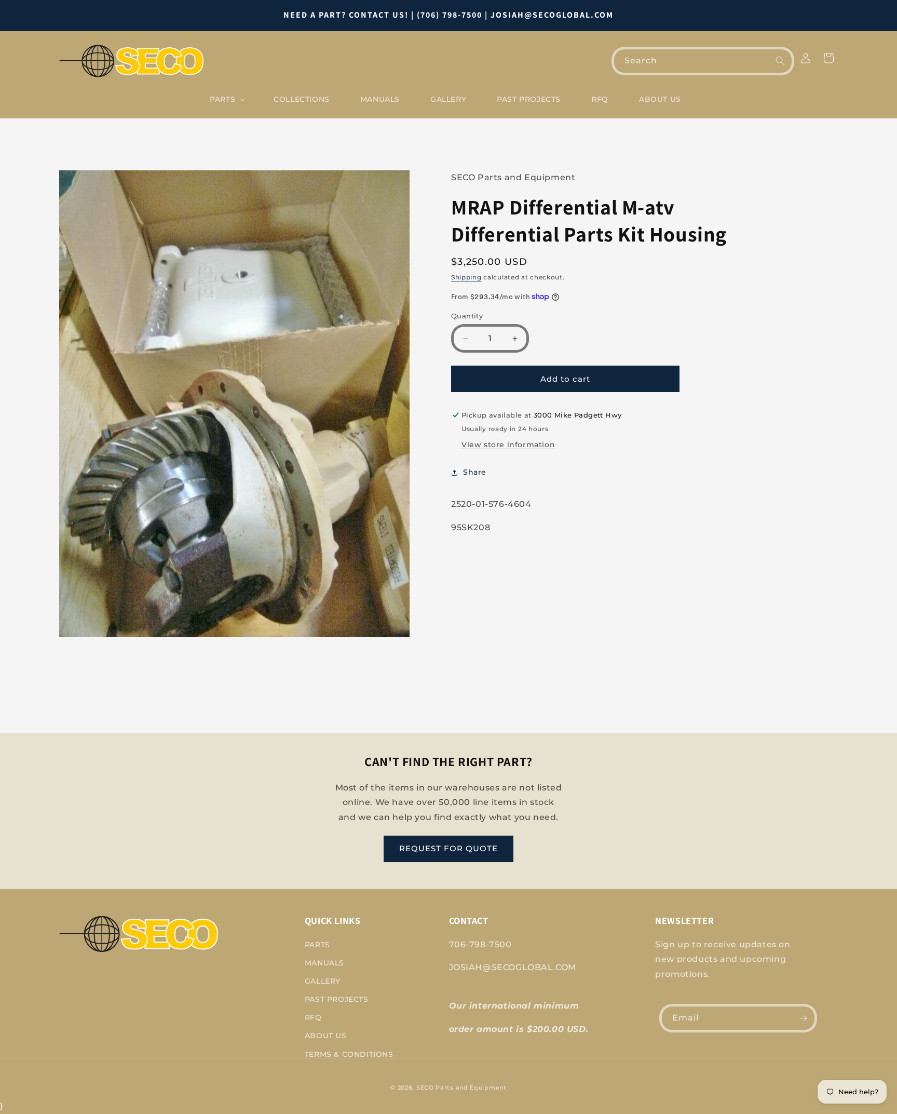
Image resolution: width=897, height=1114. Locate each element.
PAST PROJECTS (337, 999)
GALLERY (323, 981)
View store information (508, 444)
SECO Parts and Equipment (461, 1087)
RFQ (313, 1017)
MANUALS (324, 963)
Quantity (467, 316)
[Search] (780, 60)
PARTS (317, 944)
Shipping (466, 277)
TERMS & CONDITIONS (349, 1054)
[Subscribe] (803, 1018)
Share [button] (474, 472)
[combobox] (703, 61)
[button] (226, 99)
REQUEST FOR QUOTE (448, 848)
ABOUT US (326, 1035)
